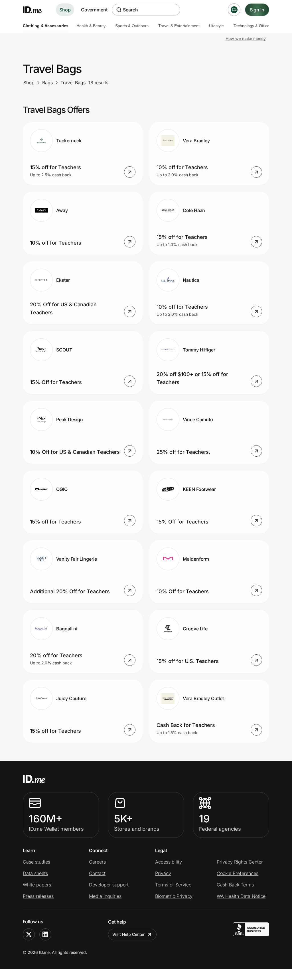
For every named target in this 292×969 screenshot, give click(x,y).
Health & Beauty (91, 25)
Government (94, 10)
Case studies (36, 862)
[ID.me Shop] (36, 9)
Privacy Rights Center (240, 862)
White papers (37, 885)
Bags (47, 82)
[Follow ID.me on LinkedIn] (45, 934)
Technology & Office (251, 25)
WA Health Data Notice (241, 896)
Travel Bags (73, 82)
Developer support (109, 885)
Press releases (38, 896)
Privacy (163, 873)
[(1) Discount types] (234, 9)
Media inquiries (105, 896)
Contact (97, 873)
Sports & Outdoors (132, 25)
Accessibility (168, 862)
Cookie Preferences (237, 873)
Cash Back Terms (235, 885)
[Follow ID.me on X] (29, 934)
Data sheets (35, 873)
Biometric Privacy (173, 896)
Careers (97, 862)
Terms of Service (173, 885)
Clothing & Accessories (45, 25)
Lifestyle (216, 25)
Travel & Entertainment (179, 25)
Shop (65, 10)
